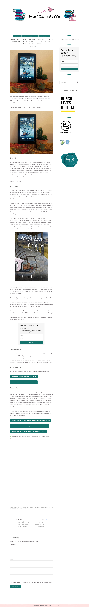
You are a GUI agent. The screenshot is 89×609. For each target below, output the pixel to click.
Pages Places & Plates (16, 507)
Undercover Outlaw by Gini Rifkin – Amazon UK (24, 376)
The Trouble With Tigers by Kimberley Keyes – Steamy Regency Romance (31, 420)
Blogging (58, 28)
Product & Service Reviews (43, 28)
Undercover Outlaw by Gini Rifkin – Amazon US (24, 382)
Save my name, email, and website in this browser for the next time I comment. (32, 582)
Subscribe (31, 342)
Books (15, 28)
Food (22, 28)
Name (11, 559)
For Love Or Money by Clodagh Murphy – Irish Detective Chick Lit (28, 431)
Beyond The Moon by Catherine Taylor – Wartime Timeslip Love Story (30, 426)
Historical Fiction (32, 36)
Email (12, 566)
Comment (13, 544)
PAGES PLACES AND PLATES (51, 605)
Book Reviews (17, 36)
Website (12, 573)
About (73, 28)
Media (65, 28)
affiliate (16, 508)
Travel (30, 28)
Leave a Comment (23, 508)
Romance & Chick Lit (44, 36)
